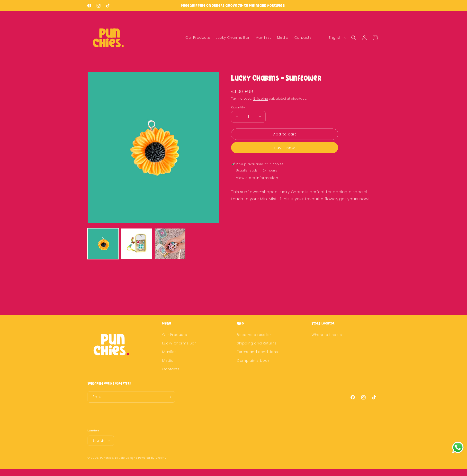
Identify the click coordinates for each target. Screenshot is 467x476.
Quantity (238, 107)
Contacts (171, 369)
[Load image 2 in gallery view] (136, 243)
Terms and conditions (257, 351)
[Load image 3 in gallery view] (170, 243)
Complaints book (253, 360)
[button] (353, 37)
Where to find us (327, 334)
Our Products (174, 334)
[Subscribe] (169, 397)
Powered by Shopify (152, 458)
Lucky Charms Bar (179, 343)
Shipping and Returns (257, 343)
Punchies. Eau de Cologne (118, 458)
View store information (257, 177)
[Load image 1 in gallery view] (103, 243)
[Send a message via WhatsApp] (458, 447)
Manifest (170, 351)
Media (168, 360)
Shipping (260, 98)
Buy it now (284, 147)
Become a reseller (254, 334)
